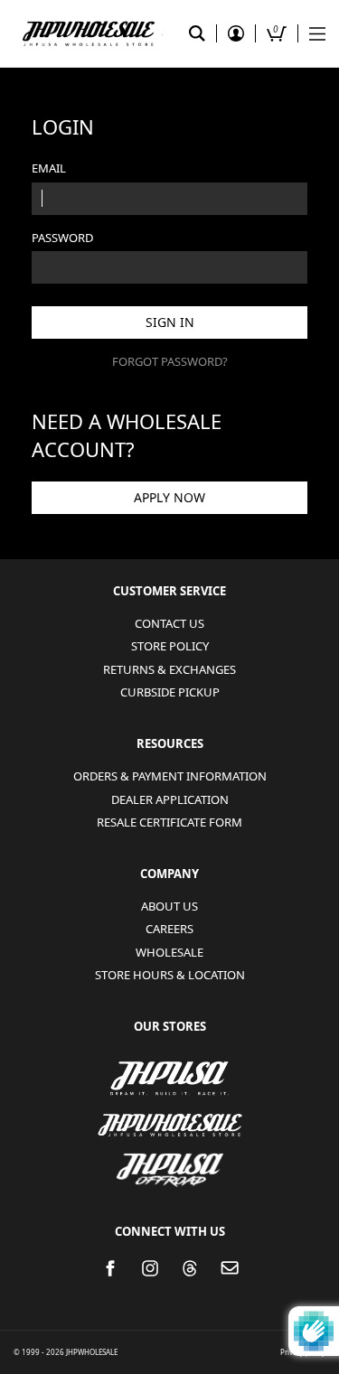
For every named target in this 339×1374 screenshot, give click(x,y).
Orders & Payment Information (170, 776)
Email (49, 168)
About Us (169, 906)
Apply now (169, 497)
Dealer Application (170, 799)
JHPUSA (169, 1077)
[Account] (236, 33)
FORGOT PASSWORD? (170, 361)
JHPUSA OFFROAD (169, 1159)
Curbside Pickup (170, 692)
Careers (169, 929)
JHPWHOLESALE (169, 1114)
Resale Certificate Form (169, 822)
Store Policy (170, 646)
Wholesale (169, 952)
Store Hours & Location (170, 975)
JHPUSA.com (88, 34)
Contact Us (169, 623)
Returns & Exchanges (169, 669)
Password (62, 237)
